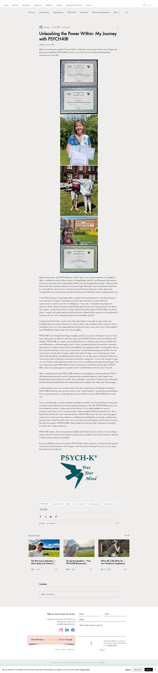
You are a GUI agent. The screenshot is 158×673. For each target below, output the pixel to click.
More (116, 12)
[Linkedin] (67, 630)
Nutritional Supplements (101, 12)
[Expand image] (79, 73)
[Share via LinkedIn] (51, 517)
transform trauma (109, 504)
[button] (127, 12)
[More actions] (117, 27)
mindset (68, 504)
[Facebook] (73, 630)
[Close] (155, 669)
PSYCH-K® (71, 12)
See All (127, 535)
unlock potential (94, 504)
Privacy (57, 649)
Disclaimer (70, 649)
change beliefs (57, 504)
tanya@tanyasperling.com (66, 624)
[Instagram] (61, 630)
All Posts (31, 12)
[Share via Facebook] (40, 517)
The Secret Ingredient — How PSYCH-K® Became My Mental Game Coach (78, 562)
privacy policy (112, 645)
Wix (103, 662)
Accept (148, 669)
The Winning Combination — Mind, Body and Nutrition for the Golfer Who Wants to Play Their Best (44, 562)
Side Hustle (84, 12)
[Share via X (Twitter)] (45, 517)
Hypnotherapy (58, 12)
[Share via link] (56, 517)
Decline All (137, 669)
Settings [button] (128, 669)
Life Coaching (44, 12)
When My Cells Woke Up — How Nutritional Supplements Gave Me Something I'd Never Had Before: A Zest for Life (114, 562)
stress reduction (79, 504)
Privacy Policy (85, 669)
